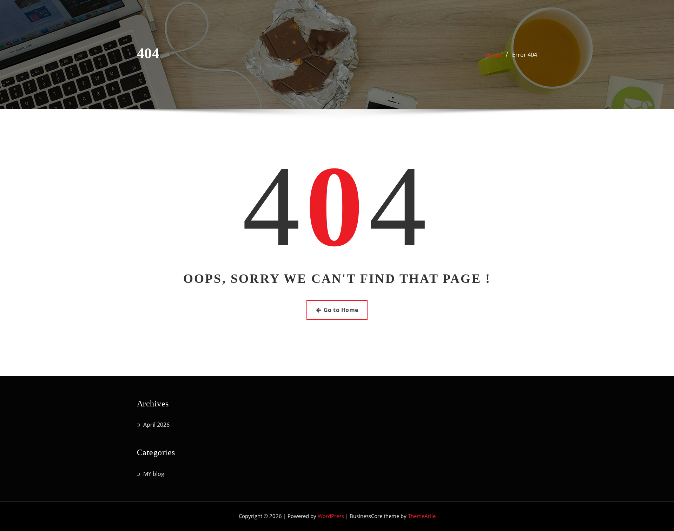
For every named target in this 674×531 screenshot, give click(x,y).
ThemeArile (422, 515)
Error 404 (524, 55)
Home (494, 55)
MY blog (153, 474)
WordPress (331, 515)
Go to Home (341, 310)
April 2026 (156, 425)
